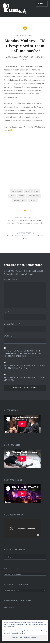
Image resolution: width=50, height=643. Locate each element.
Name (7, 312)
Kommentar (10, 280)
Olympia (21, 196)
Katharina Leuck (26, 57)
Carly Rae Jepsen (31, 191)
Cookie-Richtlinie (19, 633)
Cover (12, 196)
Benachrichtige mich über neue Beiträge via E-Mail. (24, 378)
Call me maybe (16, 191)
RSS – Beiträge (10, 608)
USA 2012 (33, 200)
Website (8, 336)
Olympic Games (34, 196)
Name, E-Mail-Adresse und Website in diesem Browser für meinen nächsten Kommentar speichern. (22, 353)
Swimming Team (19, 200)
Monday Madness (25, 36)
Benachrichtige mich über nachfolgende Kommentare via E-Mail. (24, 366)
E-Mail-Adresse (12, 324)
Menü (42, 4)
